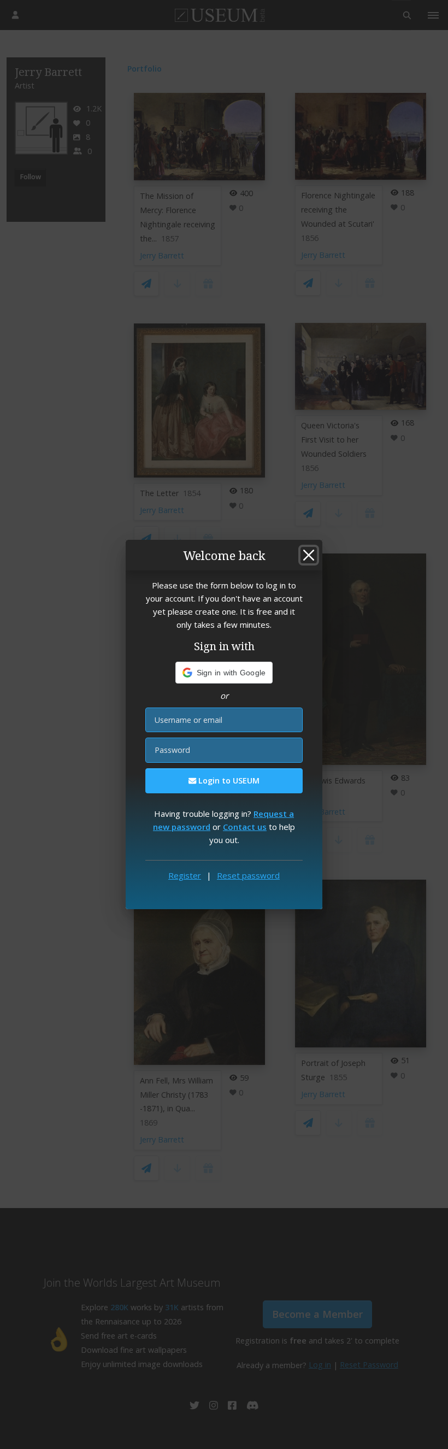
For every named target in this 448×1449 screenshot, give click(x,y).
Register (184, 875)
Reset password (248, 875)
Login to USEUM (228, 780)
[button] (224, 673)
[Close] (308, 555)
